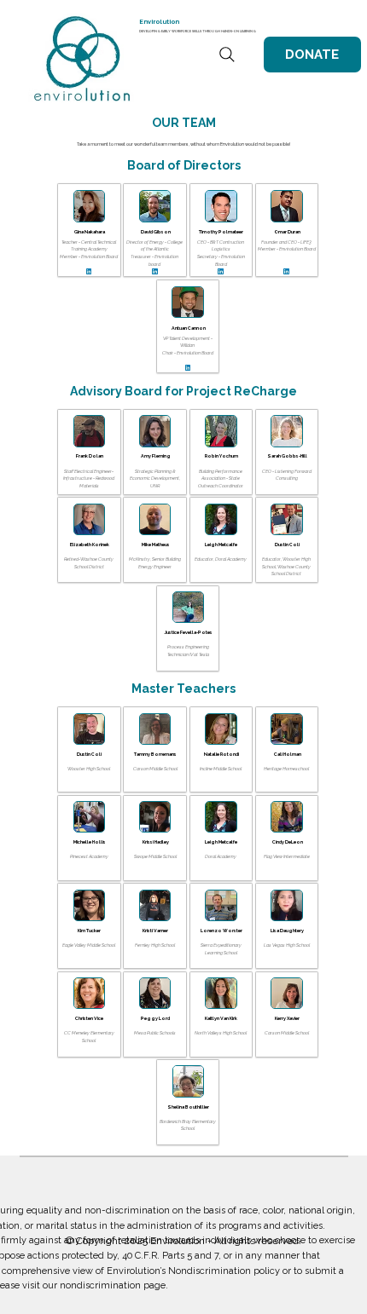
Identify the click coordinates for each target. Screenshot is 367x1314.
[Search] (227, 54)
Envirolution (159, 22)
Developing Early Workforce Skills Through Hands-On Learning (197, 31)
